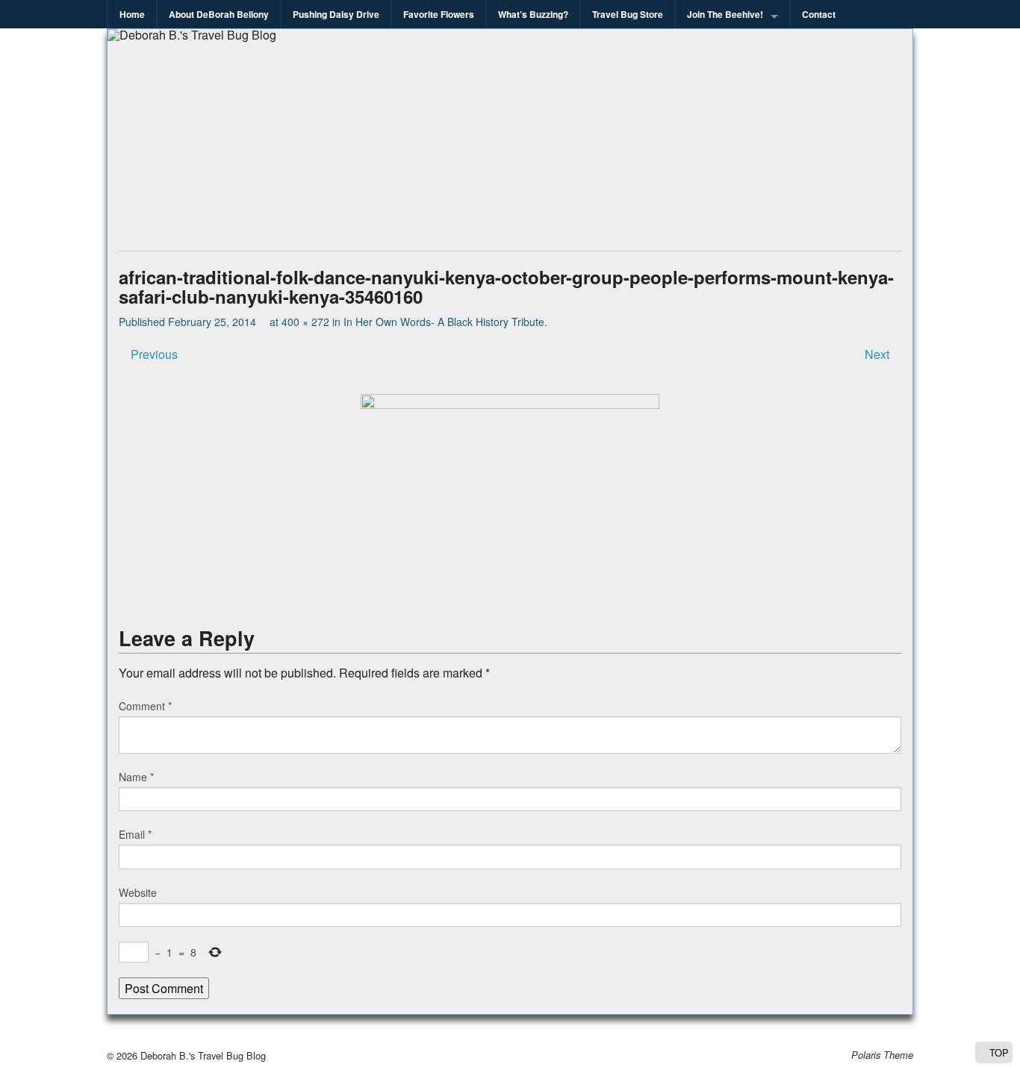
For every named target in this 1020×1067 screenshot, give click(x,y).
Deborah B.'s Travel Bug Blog (201, 1055)
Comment (145, 705)
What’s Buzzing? (533, 14)
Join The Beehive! (725, 14)
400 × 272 (305, 321)
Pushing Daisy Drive (336, 14)
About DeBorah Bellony (219, 14)
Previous (153, 354)
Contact (819, 14)
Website (138, 892)
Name (136, 776)
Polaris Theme (882, 1055)
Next (878, 354)
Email (135, 834)
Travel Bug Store (627, 14)
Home (132, 14)
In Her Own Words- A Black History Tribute (443, 321)
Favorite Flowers (438, 14)
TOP (997, 1052)
